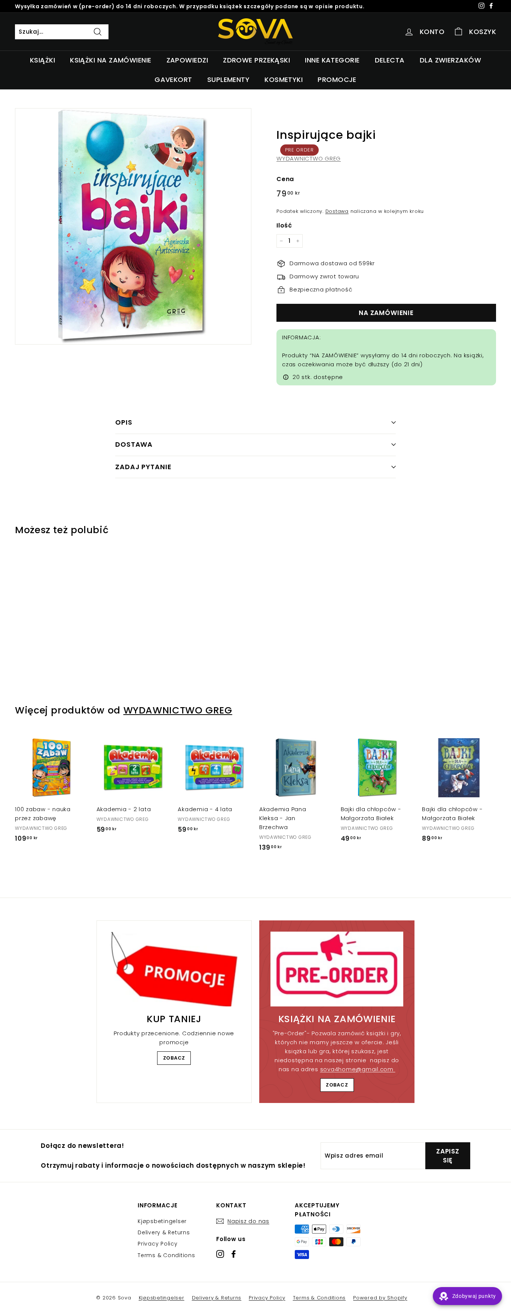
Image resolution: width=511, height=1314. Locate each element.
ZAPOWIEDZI (187, 60)
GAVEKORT (173, 79)
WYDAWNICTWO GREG (308, 158)
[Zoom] (133, 226)
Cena (285, 179)
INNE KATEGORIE (332, 60)
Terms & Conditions (166, 1255)
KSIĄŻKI (42, 60)
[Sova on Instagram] (220, 1253)
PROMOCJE (337, 79)
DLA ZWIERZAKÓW (450, 60)
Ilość (284, 225)
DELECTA (390, 60)
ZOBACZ (174, 1057)
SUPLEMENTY (228, 79)
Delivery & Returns (164, 1232)
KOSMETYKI (283, 79)
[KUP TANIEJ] (174, 969)
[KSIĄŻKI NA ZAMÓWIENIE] (336, 969)
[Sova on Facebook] (234, 1253)
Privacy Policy (158, 1243)
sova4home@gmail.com (357, 1069)
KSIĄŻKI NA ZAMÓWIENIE (110, 60)
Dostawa (337, 211)
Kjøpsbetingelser (162, 1221)
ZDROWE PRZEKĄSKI (256, 60)
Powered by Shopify (380, 1297)
